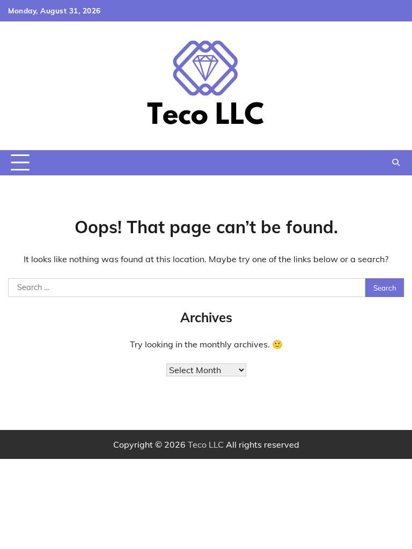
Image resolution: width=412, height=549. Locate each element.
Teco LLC (206, 444)
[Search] (396, 162)
